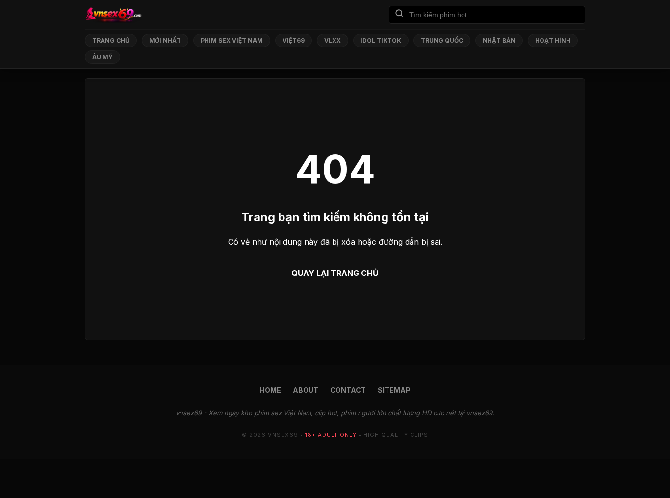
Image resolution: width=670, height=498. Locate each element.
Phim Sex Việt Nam (232, 40)
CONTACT (348, 390)
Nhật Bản (499, 40)
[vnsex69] (113, 15)
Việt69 (294, 40)
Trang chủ (110, 40)
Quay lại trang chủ (335, 273)
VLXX (332, 40)
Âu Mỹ (102, 57)
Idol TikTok (381, 40)
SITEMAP (394, 390)
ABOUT (305, 390)
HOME (270, 390)
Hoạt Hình (552, 40)
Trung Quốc (442, 40)
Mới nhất (165, 40)
